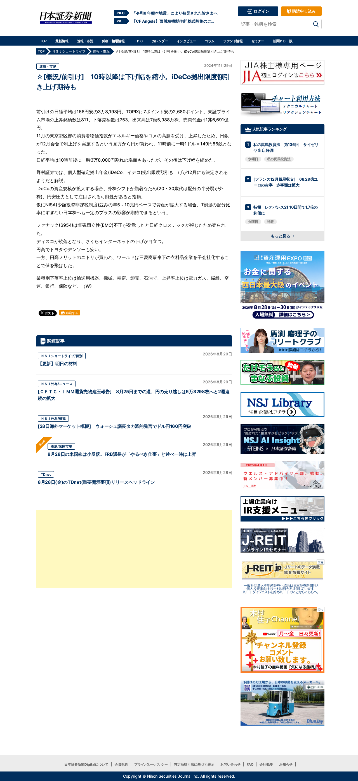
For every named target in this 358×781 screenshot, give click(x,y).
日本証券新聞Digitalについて (86, 764)
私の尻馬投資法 (279, 159)
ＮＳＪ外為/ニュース (56, 384)
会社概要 (266, 764)
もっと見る (281, 235)
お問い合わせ (230, 764)
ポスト (49, 313)
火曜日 (253, 222)
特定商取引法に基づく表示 (194, 764)
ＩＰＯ (138, 41)
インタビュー (186, 41)
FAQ (250, 764)
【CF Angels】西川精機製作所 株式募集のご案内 (175, 21)
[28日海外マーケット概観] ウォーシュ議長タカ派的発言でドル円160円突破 (114, 426)
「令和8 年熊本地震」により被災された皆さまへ (175, 13)
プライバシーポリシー (151, 764)
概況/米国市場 (61, 446)
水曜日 (253, 159)
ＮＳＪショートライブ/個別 (62, 356)
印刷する (71, 313)
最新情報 (61, 41)
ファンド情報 (232, 41)
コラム (210, 41)
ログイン (261, 11)
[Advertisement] (134, 549)
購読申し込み (303, 11)
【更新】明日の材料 (57, 363)
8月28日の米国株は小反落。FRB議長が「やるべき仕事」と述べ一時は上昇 (122, 454)
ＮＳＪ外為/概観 (53, 418)
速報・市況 (85, 41)
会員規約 (121, 764)
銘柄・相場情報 (113, 41)
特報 (270, 222)
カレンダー (160, 41)
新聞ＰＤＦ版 (282, 41)
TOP (43, 41)
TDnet (46, 474)
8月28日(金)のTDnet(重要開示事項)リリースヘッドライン (96, 482)
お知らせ (286, 764)
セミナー (257, 41)
